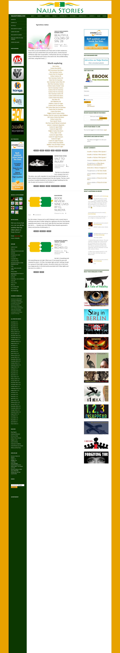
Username (86, 91)
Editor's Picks (58, 156)
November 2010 (14, 408)
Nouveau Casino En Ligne (55, 146)
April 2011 (13, 398)
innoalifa (89, 151)
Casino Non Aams (56, 111)
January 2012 (14, 380)
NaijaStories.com (18, 16)
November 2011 (14, 384)
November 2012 (14, 361)
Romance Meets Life (15, 456)
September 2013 (14, 341)
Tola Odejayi (96, 233)
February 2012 (14, 378)
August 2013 (14, 343)
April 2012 (13, 374)
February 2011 (14, 402)
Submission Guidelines (16, 443)
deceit (42, 150)
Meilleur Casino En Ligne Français (17, 38)
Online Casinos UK (55, 76)
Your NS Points (14, 288)
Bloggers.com (14, 460)
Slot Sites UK (56, 99)
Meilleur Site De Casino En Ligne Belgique (56, 115)
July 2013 (13, 345)
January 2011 (14, 404)
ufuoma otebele (91, 212)
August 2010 (14, 413)
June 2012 (13, 370)
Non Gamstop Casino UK (56, 78)
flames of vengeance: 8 (100, 167)
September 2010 (14, 412)
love (53, 150)
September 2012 (14, 365)
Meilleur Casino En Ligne (56, 103)
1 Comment (65, 46)
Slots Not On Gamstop (55, 80)
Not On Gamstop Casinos (55, 88)
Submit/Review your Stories (17, 445)
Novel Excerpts (64, 31)
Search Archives (14, 441)
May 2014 (13, 325)
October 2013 (14, 339)
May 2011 (13, 396)
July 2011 (13, 392)
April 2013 (13, 351)
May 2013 (13, 349)
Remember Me (89, 99)
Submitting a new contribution (17, 278)
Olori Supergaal (14, 463)
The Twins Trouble (101, 170)
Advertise (13, 19)
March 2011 (13, 400)
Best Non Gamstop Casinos (56, 84)
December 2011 (14, 382)
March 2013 (13, 353)
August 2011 (14, 390)
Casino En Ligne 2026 (56, 129)
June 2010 (13, 417)
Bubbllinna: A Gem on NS (99, 160)
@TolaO (95, 227)
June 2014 (13, 323)
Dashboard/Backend (15, 434)
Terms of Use (14, 282)
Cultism (36, 150)
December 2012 (14, 359)
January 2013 (14, 357)
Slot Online (56, 66)
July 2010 (13, 415)
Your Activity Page (15, 286)
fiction (47, 150)
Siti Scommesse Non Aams (55, 70)
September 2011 (14, 388)
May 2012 (13, 372)
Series (61, 32)
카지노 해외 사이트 (55, 133)
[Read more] (91, 254)
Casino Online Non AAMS (55, 142)
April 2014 (13, 327)
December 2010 (14, 406)
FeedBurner (100, 119)
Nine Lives (42, 231)
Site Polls (13, 25)
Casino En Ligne (55, 138)
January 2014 (14, 333)
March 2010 (13, 423)
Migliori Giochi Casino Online (55, 113)
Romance (57, 32)
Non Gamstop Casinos (16, 28)
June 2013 (13, 347)
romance (65, 150)
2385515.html (14, 247)
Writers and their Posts (16, 447)
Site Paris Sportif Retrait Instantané (56, 123)
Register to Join (14, 439)
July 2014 (13, 321)
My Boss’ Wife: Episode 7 (99, 151)
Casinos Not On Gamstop (55, 89)
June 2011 (13, 394)
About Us (13, 249)
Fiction (65, 156)
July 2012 (13, 368)
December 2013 (14, 335)
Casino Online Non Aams (56, 95)
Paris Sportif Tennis (55, 121)
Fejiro (95, 196)
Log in (105, 130)
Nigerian (58, 150)
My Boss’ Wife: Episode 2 (99, 154)
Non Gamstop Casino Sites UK (56, 82)
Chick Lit (56, 31)
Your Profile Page (14, 290)
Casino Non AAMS (55, 68)
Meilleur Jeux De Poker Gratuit (56, 144)
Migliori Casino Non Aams (55, 131)
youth (49, 231)
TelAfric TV (13, 459)
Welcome (13, 284)
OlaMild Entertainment (16, 464)
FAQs (12, 266)
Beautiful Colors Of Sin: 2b (61, 38)
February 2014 (14, 331)
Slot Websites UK (56, 101)
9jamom (13, 457)
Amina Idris (90, 167)
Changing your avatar (15, 254)
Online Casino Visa (55, 119)
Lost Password (90, 106)
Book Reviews (58, 195)
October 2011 (14, 386)
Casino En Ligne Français (56, 136)
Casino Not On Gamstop (56, 74)
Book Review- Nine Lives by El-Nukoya (61, 204)
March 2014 (13, 329)
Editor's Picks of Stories (16, 437)
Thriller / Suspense (59, 242)
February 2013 (14, 355)
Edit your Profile (14, 436)
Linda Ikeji (13, 461)
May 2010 (13, 419)
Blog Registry (14, 432)
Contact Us (14, 22)
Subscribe (13, 280)
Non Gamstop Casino (56, 72)
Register (89, 104)
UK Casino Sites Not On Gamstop (55, 107)
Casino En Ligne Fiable (55, 127)
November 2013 (14, 337)
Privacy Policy (14, 271)
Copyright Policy (14, 258)
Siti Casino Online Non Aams (56, 117)
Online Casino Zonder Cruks (56, 86)
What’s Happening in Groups (93, 191)
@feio (100, 237)
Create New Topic (15, 260)
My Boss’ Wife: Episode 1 (99, 157)
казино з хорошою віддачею (55, 125)
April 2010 (13, 421)
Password (86, 95)
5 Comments (38, 214)
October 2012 (14, 363)
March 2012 (13, 376)
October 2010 (14, 410)
